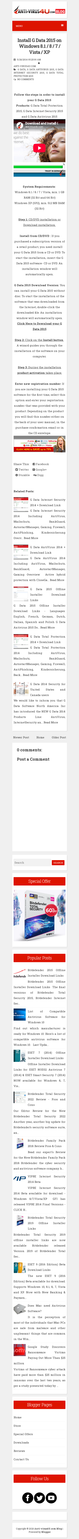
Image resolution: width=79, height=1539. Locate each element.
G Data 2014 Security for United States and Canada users (47, 689)
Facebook (42, 464)
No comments (25, 79)
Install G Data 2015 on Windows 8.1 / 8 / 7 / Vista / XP (39, 46)
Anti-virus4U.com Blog (48, 1528)
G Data (22, 69)
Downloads (21, 1442)
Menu (19, 25)
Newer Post (21, 737)
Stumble (24, 475)
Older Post (59, 737)
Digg (40, 475)
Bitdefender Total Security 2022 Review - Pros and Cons (46, 1099)
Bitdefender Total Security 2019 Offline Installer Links (46, 1223)
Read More (31, 538)
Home (40, 737)
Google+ (41, 469)
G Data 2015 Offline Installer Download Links (47, 594)
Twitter (23, 469)
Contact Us (21, 1459)
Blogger (46, 1531)
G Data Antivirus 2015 (40, 69)
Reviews (19, 1451)
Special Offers (23, 1434)
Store (17, 1425)
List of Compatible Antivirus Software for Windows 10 (46, 1016)
